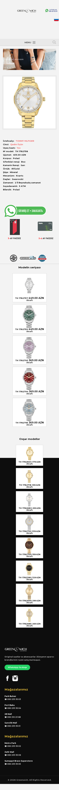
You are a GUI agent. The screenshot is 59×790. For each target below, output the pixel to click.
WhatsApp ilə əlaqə (17, 667)
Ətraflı (29, 300)
